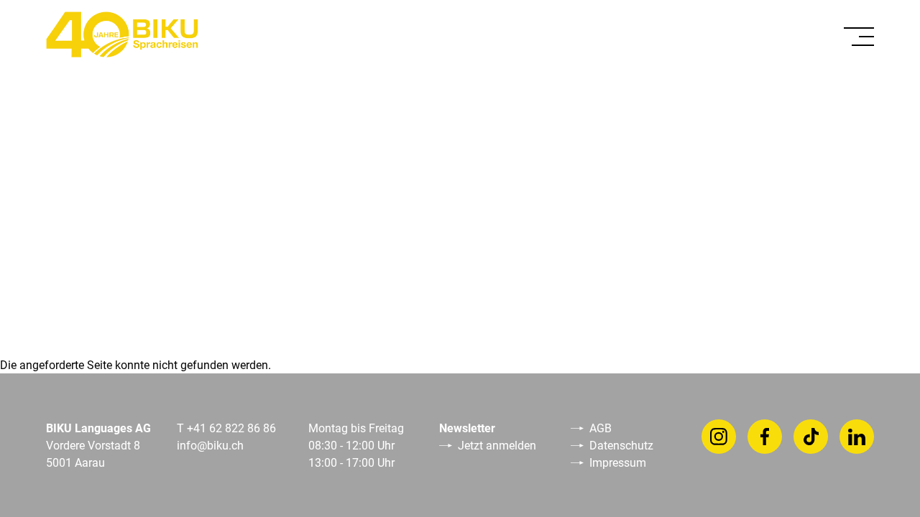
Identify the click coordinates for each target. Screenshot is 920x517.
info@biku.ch (210, 444)
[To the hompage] (122, 34)
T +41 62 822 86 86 (226, 427)
